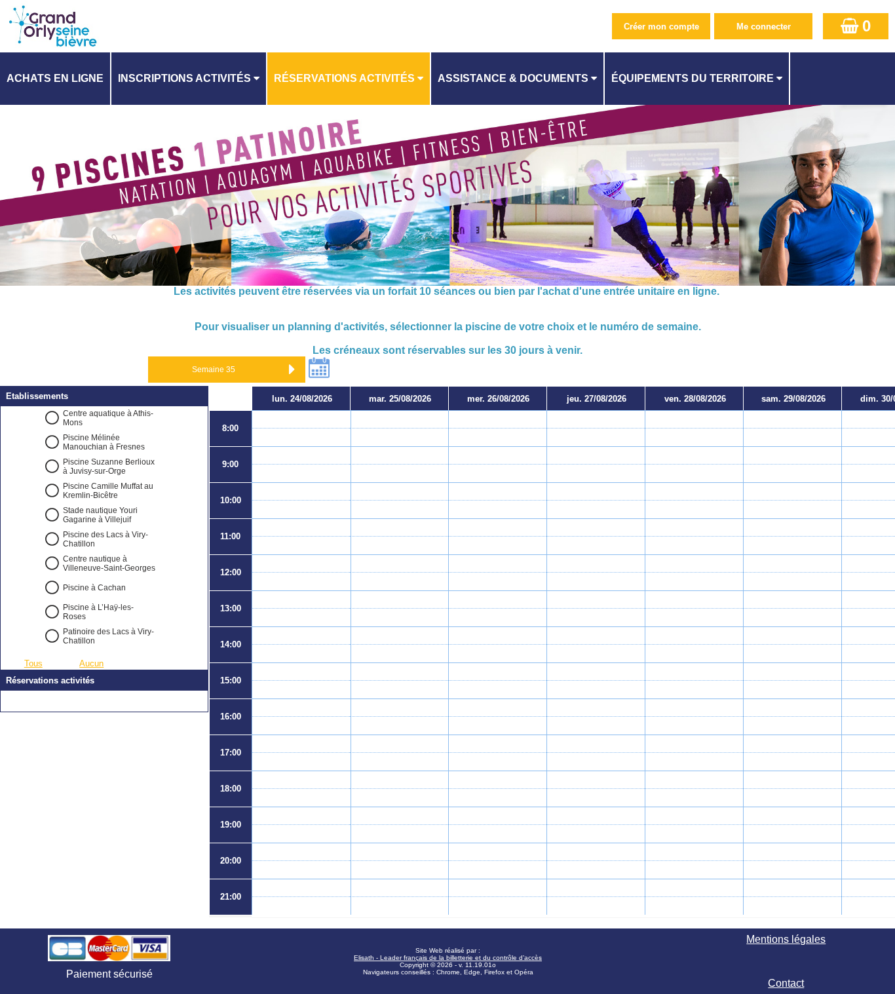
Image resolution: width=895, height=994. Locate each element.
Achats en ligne (55, 78)
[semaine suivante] (292, 369)
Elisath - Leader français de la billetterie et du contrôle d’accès (448, 957)
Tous (33, 663)
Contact (786, 983)
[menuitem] (55, 78)
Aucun (91, 663)
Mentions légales (786, 939)
